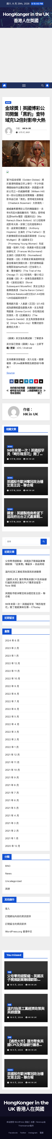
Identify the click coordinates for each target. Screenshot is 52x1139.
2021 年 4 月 (12, 815)
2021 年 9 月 (12, 777)
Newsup (40, 1122)
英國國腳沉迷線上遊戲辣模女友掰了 (34, 391)
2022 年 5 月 (12, 716)
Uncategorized (13, 881)
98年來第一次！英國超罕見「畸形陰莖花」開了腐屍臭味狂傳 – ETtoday (25, 454)
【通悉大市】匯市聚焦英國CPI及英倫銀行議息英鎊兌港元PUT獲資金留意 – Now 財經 (26, 582)
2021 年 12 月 (12, 754)
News (8, 102)
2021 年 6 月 (12, 800)
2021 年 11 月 (12, 762)
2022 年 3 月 (12, 731)
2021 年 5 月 (12, 807)
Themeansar (24, 1125)
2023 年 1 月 (12, 655)
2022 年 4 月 (12, 724)
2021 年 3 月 (12, 823)
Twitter (23, 1133)
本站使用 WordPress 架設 (17, 1122)
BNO (8, 865)
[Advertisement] (26, 55)
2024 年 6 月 (12, 640)
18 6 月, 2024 (17, 985)
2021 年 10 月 (12, 769)
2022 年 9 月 (12, 686)
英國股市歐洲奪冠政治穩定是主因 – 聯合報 (25, 483)
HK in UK (26, 128)
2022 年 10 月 (12, 678)
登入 (7, 908)
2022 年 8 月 (12, 693)
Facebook (13, 1133)
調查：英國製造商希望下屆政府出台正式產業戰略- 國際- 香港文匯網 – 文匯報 (26, 516)
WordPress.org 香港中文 (18, 931)
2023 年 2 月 (12, 648)
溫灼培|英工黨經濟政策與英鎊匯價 (23, 571)
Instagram (32, 1133)
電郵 (41, 1133)
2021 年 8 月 (12, 785)
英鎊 (7, 888)
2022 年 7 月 (12, 701)
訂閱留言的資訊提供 (15, 923)
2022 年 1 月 (12, 747)
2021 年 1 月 (11, 838)
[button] (42, 85)
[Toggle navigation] (24, 85)
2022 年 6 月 (12, 709)
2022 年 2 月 (12, 739)
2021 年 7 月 (12, 792)
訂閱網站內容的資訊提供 (18, 916)
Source (10, 372)
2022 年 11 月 (12, 671)
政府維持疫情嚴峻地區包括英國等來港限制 (17, 391)
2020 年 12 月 (12, 846)
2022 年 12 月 (12, 663)
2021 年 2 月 (12, 830)
